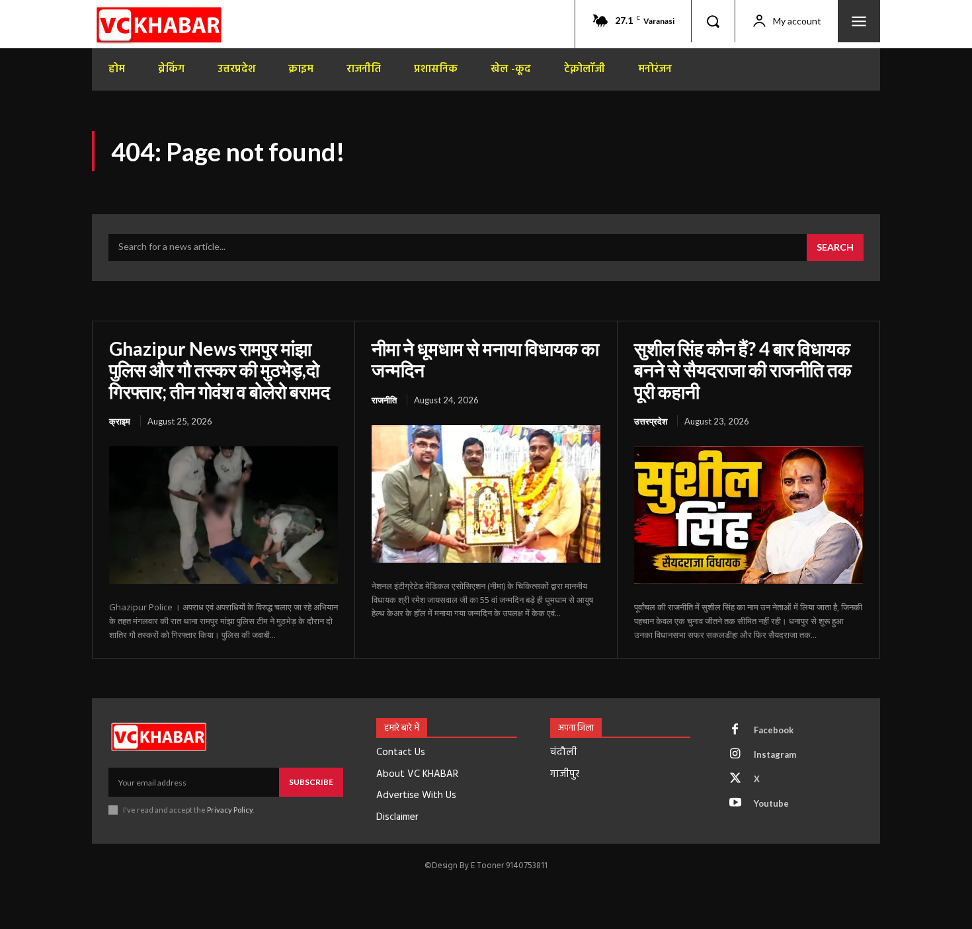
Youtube (771, 803)
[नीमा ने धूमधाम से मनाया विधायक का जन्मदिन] (486, 494)
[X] (735, 779)
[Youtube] (735, 803)
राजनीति (384, 400)
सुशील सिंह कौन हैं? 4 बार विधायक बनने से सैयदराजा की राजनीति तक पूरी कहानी (743, 369)
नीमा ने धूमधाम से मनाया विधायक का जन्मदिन (485, 359)
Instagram (775, 754)
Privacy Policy (230, 809)
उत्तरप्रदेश (650, 421)
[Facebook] (735, 730)
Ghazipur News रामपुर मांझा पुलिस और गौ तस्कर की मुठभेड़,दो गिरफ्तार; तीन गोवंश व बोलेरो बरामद (219, 369)
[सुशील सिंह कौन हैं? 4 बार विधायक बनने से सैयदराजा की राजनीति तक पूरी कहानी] (748, 515)
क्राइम (119, 421)
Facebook (773, 730)
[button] (713, 21)
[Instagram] (735, 754)
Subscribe (311, 782)
